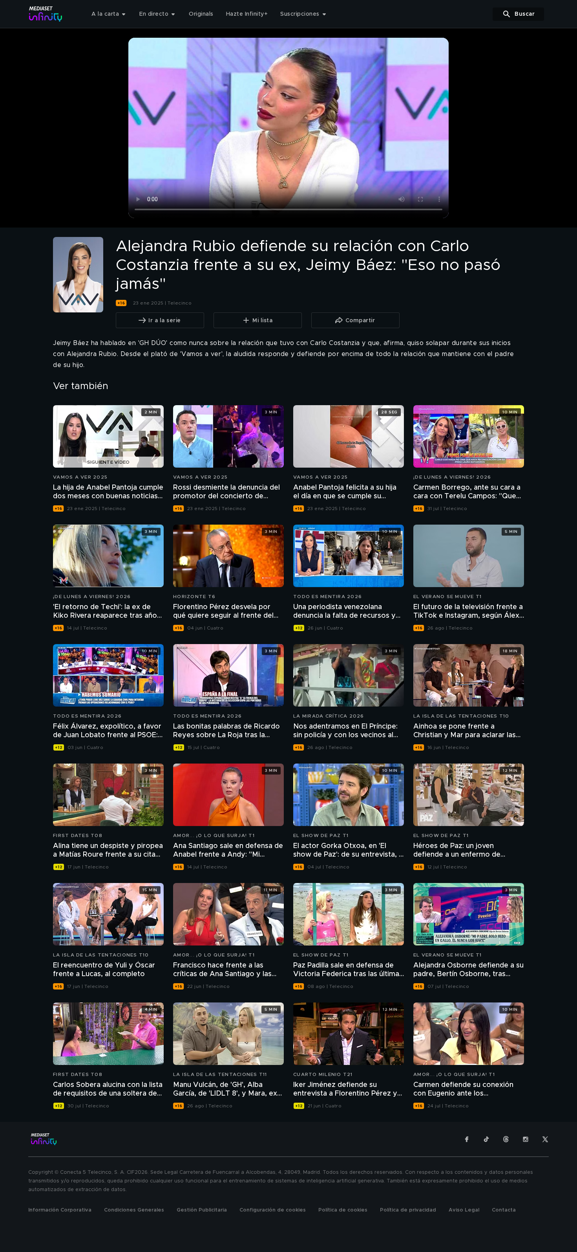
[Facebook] (466, 1139)
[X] (545, 1139)
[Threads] (505, 1139)
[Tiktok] (486, 1139)
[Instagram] (525, 1139)
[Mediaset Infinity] (45, 14)
